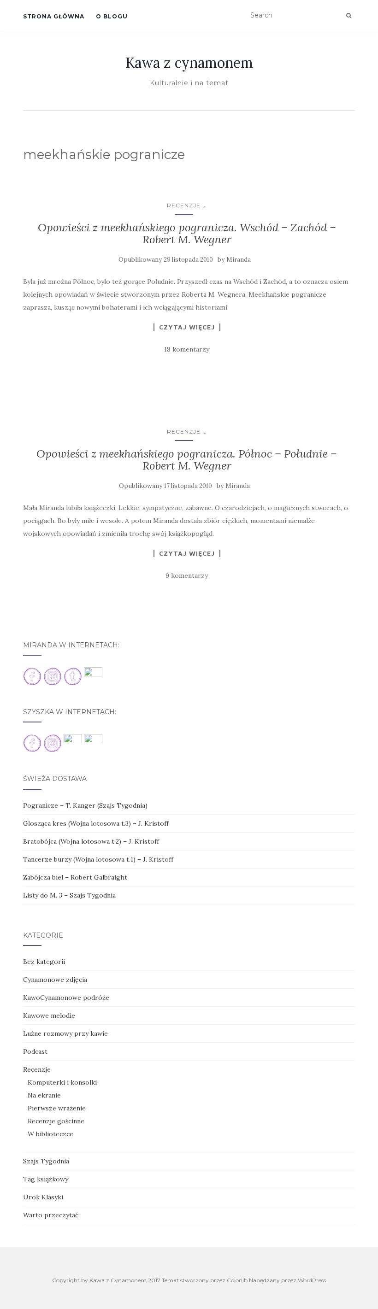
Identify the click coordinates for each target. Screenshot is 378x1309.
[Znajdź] (349, 16)
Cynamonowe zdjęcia (55, 979)
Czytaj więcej (187, 327)
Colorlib (237, 1280)
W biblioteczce (50, 1134)
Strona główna (53, 16)
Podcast (35, 1051)
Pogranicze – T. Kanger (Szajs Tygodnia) (85, 805)
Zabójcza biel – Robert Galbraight (75, 877)
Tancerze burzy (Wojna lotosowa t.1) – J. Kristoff (98, 859)
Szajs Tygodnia (46, 1161)
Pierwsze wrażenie (57, 1108)
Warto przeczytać (50, 1215)
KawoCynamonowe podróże (66, 997)
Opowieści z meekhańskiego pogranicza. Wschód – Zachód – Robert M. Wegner (187, 233)
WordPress (312, 1280)
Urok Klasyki (43, 1197)
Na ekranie (44, 1095)
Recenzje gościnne (56, 1121)
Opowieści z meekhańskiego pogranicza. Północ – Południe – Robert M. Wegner (186, 459)
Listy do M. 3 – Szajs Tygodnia (69, 895)
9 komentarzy (186, 575)
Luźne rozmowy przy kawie (65, 1033)
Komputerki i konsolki (62, 1082)
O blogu (112, 16)
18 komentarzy (186, 349)
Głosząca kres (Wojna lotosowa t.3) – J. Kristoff (96, 823)
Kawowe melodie (49, 1015)
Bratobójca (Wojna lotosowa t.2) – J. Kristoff (91, 841)
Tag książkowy (45, 1179)
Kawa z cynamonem (189, 63)
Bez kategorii (44, 961)
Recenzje (184, 205)
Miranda (238, 260)
